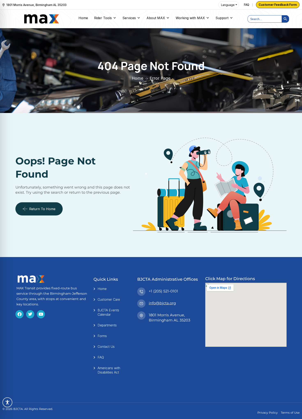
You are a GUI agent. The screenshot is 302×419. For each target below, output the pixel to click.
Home (83, 18)
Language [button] (228, 5)
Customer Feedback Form (278, 4)
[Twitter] (30, 314)
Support (222, 18)
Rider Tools (103, 18)
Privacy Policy (267, 412)
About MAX (155, 18)
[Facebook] (19, 314)
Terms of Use (290, 412)
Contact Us (106, 347)
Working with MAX (190, 18)
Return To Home (42, 209)
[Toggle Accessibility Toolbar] (7, 402)
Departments (107, 325)
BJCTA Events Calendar (108, 312)
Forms (102, 336)
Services (129, 18)
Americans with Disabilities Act (109, 370)
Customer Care (109, 299)
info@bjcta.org (162, 303)
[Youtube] (41, 314)
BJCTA (18, 409)
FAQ (246, 4)
